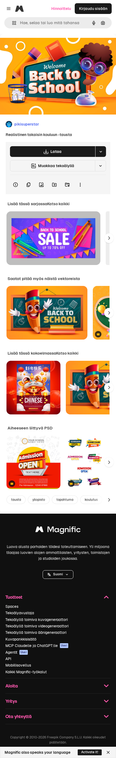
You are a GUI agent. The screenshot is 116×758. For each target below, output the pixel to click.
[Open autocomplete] (12, 23)
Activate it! (89, 752)
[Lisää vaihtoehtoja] (80, 184)
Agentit (16, 652)
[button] (58, 574)
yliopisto (38, 500)
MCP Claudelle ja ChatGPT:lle (36, 645)
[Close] (108, 752)
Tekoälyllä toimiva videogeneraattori (37, 626)
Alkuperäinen (39, 46)
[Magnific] (58, 531)
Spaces (11, 606)
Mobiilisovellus (18, 665)
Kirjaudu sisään (93, 8)
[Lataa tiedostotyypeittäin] (100, 151)
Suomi (58, 574)
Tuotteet (13, 597)
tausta (16, 500)
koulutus (91, 500)
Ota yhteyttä (18, 716)
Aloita (11, 686)
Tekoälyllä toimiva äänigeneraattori (35, 632)
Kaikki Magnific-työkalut (26, 671)
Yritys (11, 701)
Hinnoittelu (61, 8)
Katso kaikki (58, 203)
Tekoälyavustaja (19, 612)
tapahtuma (64, 500)
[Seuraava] (109, 238)
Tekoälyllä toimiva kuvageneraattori (36, 619)
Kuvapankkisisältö (20, 639)
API (8, 658)
